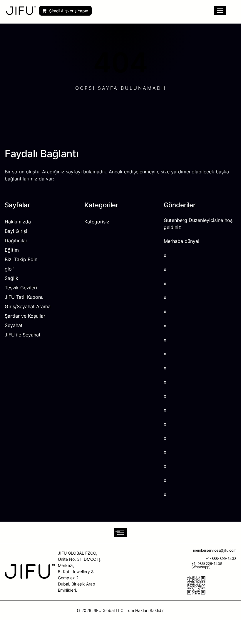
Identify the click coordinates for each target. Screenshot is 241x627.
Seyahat (14, 325)
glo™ (9, 269)
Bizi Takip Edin (21, 259)
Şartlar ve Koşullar (25, 316)
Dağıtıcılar (16, 240)
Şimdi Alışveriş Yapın (68, 10)
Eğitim (12, 250)
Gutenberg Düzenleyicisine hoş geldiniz (198, 224)
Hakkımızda (18, 222)
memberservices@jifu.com (214, 550)
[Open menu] (120, 532)
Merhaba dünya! (181, 241)
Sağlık (11, 278)
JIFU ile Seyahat (23, 335)
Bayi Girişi (16, 231)
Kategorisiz (96, 222)
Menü (220, 10)
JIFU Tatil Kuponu (24, 297)
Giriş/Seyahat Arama (28, 306)
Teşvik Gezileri (21, 288)
